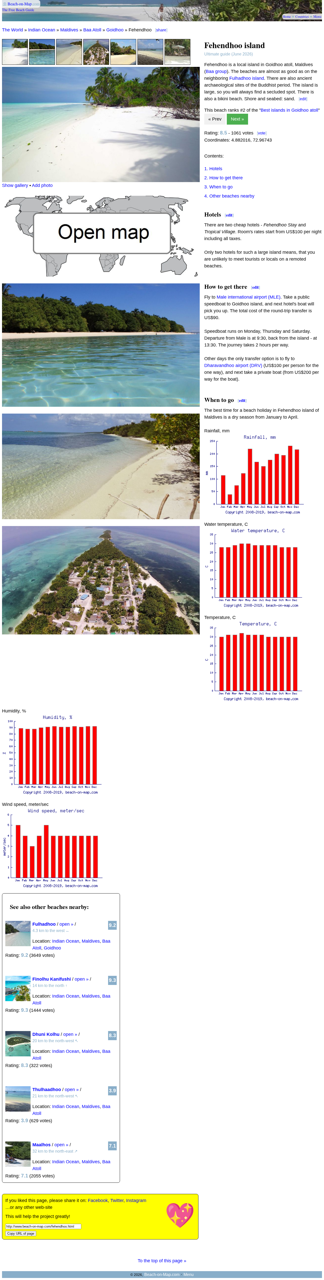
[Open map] (101, 275)
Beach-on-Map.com (161, 1274)
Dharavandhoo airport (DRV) (233, 365)
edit (303, 99)
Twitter (117, 1200)
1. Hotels (213, 168)
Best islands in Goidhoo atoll (289, 110)
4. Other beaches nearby (229, 196)
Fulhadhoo (44, 924)
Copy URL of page (20, 1233)
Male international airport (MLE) (248, 297)
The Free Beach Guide (18, 9)
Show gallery (15, 185)
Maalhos (41, 1144)
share (161, 30)
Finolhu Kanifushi (51, 979)
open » (66, 924)
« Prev (214, 119)
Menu (317, 16)
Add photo (42, 185)
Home (287, 16)
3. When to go (218, 186)
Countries (302, 16)
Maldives (69, 29)
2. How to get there (223, 177)
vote (262, 133)
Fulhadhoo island (246, 78)
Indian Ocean (41, 29)
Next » (237, 119)
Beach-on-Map (20, 3)
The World (12, 29)
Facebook (98, 1200)
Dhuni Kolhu (45, 1034)
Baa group (216, 71)
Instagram (136, 1200)
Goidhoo (115, 29)
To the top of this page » (162, 1260)
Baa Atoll (92, 29)
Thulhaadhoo (46, 1089)
